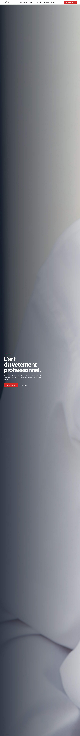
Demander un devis (71, 2)
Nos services (24, 385)
